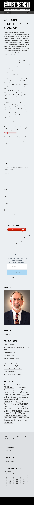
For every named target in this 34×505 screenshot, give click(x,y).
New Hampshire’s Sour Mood (11, 358)
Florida (20, 389)
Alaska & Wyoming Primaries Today (13, 368)
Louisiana (24, 397)
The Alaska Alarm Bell (9, 352)
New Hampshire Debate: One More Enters (18, 157)
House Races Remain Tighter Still (12, 374)
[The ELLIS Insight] (17, 5)
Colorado (18, 387)
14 (20, 479)
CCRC (12, 141)
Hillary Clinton (10, 394)
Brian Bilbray (25, 137)
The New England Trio (9, 344)
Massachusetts (11, 399)
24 (6, 484)
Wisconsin (8, 422)
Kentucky (19, 397)
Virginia (16, 420)
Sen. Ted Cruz (13, 418)
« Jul (6, 488)
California (6, 139)
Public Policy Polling (11, 415)
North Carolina (20, 408)
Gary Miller (24, 141)
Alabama (7, 385)
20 (17, 481)
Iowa (28, 394)
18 (10, 481)
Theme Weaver (22, 501)
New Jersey (17, 406)
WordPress (23, 499)
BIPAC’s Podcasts (17, 237)
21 (20, 481)
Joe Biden (15, 397)
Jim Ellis (7, 145)
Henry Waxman (8, 143)
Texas (7, 420)
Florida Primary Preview (10, 371)
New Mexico (24, 406)
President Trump (17, 413)
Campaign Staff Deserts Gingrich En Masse (16, 155)
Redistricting (12, 137)
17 (6, 481)
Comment (7, 173)
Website (6, 203)
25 (10, 484)
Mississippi (13, 401)
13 (17, 479)
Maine (5, 399)
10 (6, 479)
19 (13, 481)
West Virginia (23, 420)
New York (8, 408)
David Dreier (18, 141)
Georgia (24, 392)
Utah (11, 420)
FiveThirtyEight (12, 390)
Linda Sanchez (16, 143)
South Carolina (23, 418)
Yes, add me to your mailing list (13, 210)
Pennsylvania (15, 410)
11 (10, 479)
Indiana (24, 394)
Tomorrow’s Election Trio (10, 355)
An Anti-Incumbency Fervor (11, 361)
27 (17, 484)
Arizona (17, 384)
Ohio (6, 411)
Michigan (19, 399)
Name (6, 189)
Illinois (19, 395)
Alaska (11, 385)
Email (6, 196)
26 (13, 484)
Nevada (20, 404)
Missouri (18, 401)
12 (13, 479)
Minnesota (7, 401)
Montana (13, 404)
